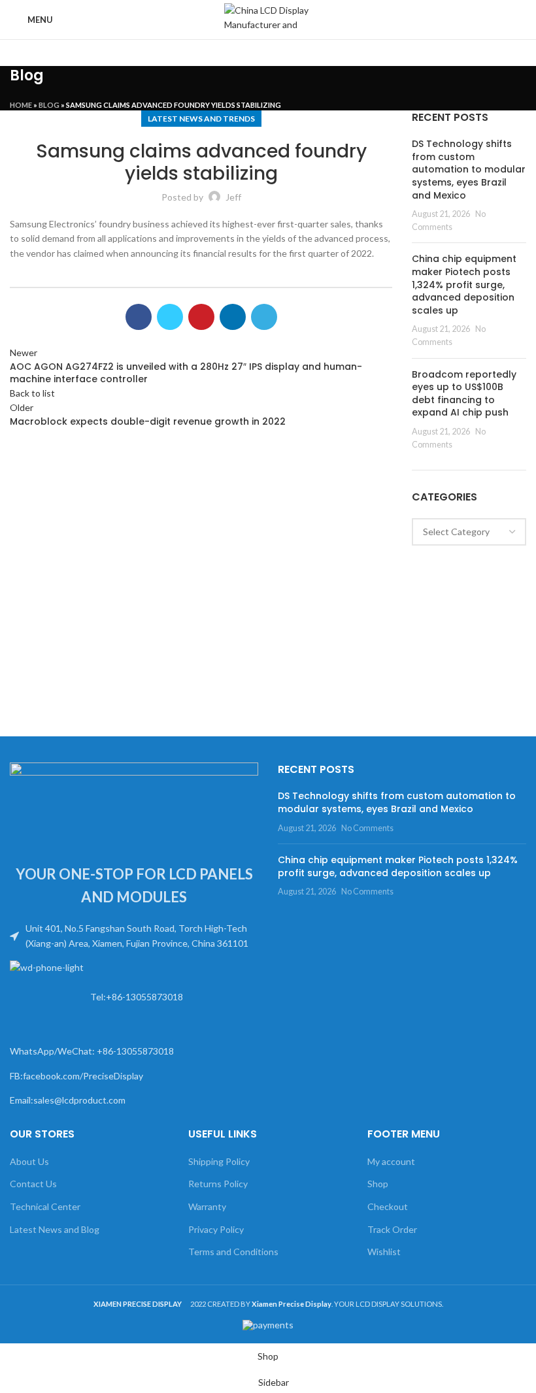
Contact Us (33, 1183)
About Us (29, 1161)
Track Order (392, 1229)
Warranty (207, 1206)
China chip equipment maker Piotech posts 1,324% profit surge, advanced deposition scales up (464, 284)
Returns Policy (218, 1183)
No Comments (367, 828)
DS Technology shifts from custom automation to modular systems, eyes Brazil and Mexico (469, 169)
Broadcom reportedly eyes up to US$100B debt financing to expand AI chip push (464, 393)
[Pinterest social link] (201, 317)
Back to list (32, 393)
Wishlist (384, 1251)
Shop (377, 1183)
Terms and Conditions (233, 1251)
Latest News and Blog (54, 1229)
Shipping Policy (219, 1161)
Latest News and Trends (201, 118)
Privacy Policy (216, 1229)
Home (21, 105)
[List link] (134, 936)
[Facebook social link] (139, 317)
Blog (49, 105)
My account (391, 1161)
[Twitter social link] (170, 317)
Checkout (387, 1206)
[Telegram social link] (264, 317)
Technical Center (45, 1206)
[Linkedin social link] (233, 317)
